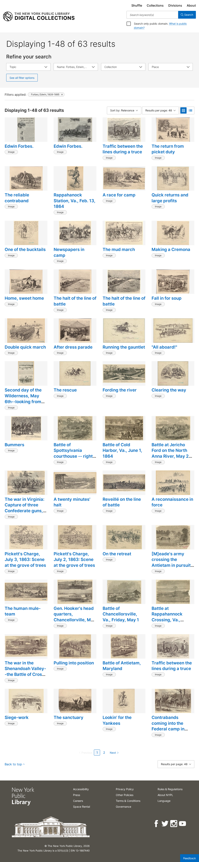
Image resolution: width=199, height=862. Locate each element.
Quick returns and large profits (170, 197)
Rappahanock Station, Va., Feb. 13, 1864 (74, 200)
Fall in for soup (167, 298)
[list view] (190, 110)
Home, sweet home (24, 298)
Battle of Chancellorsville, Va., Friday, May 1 (121, 614)
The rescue (65, 389)
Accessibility (81, 789)
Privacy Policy (125, 789)
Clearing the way (169, 389)
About (191, 5)
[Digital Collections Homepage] (38, 16)
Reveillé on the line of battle (122, 502)
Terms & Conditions (128, 800)
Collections (155, 5)
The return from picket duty (168, 149)
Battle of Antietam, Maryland (122, 665)
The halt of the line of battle (75, 301)
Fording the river (120, 389)
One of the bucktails (25, 249)
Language (164, 800)
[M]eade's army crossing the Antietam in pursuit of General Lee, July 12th (172, 565)
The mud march (119, 249)
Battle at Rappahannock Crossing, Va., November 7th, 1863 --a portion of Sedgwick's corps (172, 623)
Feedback (189, 858)
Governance (123, 806)
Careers (78, 800)
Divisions (175, 5)
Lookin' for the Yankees (117, 720)
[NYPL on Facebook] (156, 823)
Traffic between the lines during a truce (123, 149)
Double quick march (25, 347)
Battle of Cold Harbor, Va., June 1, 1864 (122, 450)
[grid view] (183, 110)
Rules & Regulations (170, 789)
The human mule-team (23, 611)
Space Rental (81, 806)
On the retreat (117, 553)
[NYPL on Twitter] (165, 823)
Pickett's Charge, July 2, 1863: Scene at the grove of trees (74, 559)
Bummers (14, 444)
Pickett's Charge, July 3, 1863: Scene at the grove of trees (25, 559)
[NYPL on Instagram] (174, 823)
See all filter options (22, 77)
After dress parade (73, 347)
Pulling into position (74, 662)
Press (76, 795)
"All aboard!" (164, 347)
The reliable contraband (17, 197)
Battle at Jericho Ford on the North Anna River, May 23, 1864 (172, 453)
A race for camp (119, 194)
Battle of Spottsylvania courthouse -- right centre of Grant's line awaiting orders (75, 456)
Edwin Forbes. (19, 146)
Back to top (13, 764)
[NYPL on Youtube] (183, 823)
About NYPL (165, 795)
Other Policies (124, 795)
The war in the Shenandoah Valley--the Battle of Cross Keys (25, 671)
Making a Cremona (171, 249)
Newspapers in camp (69, 252)
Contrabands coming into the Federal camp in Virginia (168, 726)
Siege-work (17, 717)
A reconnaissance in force (172, 502)
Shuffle (136, 5)
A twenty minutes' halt (72, 502)
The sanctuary (68, 717)
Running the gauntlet (124, 347)
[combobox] (152, 15)
